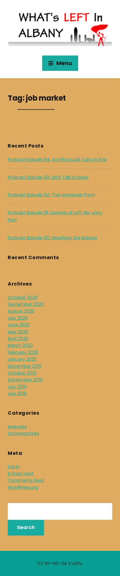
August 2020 (21, 311)
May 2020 (18, 332)
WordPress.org (23, 487)
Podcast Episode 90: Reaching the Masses (52, 238)
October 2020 (23, 297)
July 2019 (17, 387)
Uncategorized (23, 433)
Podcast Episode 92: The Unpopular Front (51, 195)
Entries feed (20, 473)
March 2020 (20, 345)
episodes (17, 427)
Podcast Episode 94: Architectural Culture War (57, 159)
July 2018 (17, 393)
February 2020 (23, 352)
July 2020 (18, 318)
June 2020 (19, 325)
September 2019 (25, 380)
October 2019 (22, 373)
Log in (14, 466)
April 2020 (18, 339)
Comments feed (26, 480)
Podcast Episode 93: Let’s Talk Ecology (48, 177)
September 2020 (26, 304)
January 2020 (22, 359)
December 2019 (24, 366)
